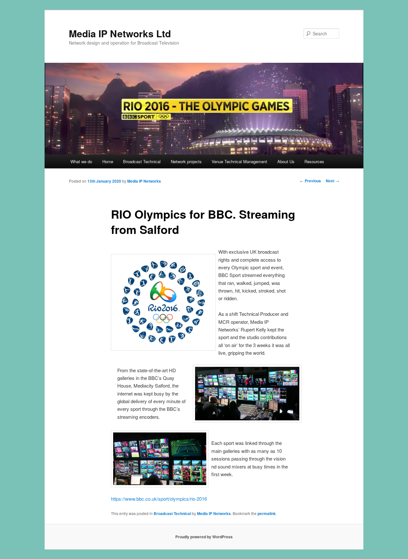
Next (332, 181)
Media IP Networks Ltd (120, 33)
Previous (310, 181)
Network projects (186, 161)
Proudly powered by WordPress (204, 537)
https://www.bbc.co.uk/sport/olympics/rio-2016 (159, 498)
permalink (267, 513)
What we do (81, 161)
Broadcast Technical (142, 161)
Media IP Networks (144, 181)
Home (107, 161)
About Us (286, 161)
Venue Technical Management (239, 161)
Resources (314, 161)
